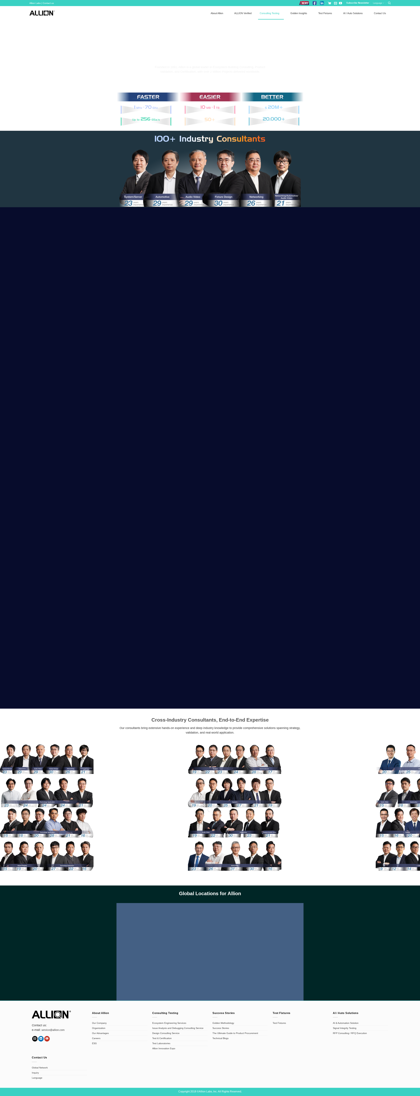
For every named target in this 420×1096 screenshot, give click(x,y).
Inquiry (35, 1072)
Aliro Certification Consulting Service (81, 414)
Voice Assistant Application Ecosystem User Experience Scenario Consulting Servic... (145, 675)
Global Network (40, 1067)
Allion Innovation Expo (163, 1048)
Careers (96, 1038)
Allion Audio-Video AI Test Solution (338, 605)
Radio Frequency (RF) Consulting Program (145, 488)
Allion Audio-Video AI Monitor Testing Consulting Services (210, 603)
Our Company (99, 1023)
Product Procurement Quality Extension (145, 340)
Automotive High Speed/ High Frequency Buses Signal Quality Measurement (81, 338)
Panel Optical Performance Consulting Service (338, 488)
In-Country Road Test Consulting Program (145, 414)
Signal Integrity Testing (344, 1028)
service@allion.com (53, 1030)
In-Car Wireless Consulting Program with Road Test (274, 340)
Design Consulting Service (165, 1033)
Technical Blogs (220, 1038)
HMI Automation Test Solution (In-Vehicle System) (145, 603)
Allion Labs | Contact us (41, 3)
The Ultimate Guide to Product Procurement (235, 1033)
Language (377, 3)
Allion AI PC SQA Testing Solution (81, 605)
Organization (98, 1028)
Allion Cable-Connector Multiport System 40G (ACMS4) (210, 677)
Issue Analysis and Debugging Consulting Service (177, 1028)
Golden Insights (298, 13)
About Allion (217, 13)
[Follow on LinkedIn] (41, 1039)
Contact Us (380, 13)
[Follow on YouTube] (340, 3)
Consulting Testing (269, 13)
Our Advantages (100, 1033)
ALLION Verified (243, 13)
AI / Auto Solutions (353, 13)
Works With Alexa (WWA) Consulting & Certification (210, 414)
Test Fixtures (325, 13)
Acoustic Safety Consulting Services (210, 488)
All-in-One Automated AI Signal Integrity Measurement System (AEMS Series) (274, 601)
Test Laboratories (161, 1043)
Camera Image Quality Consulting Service (274, 488)
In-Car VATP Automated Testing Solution (81, 677)
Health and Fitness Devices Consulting (338, 414)
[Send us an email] (335, 3)
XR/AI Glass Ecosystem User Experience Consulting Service (210, 340)
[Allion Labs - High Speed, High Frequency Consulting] (42, 13)
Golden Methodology (223, 1023)
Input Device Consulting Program (274, 416)
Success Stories (220, 1028)
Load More (209, 506)
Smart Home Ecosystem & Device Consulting (81, 488)
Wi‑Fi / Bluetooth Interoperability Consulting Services (339, 340)
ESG (94, 1043)
